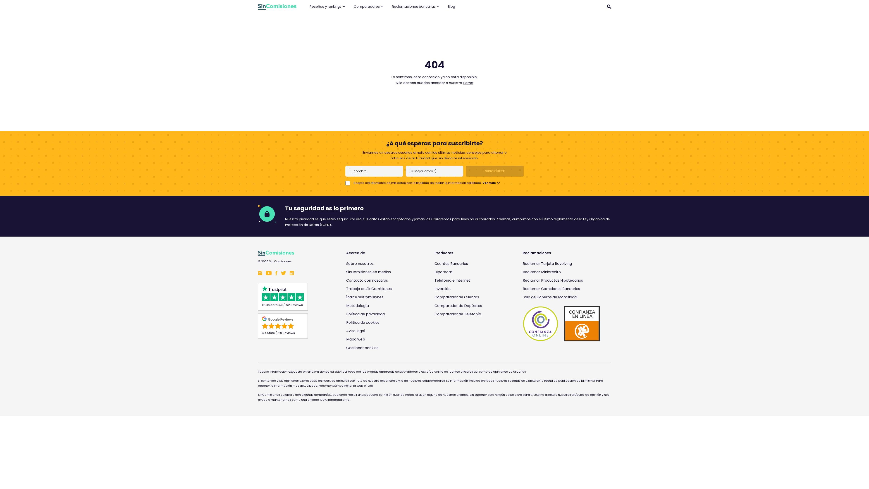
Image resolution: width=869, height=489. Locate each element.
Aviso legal (355, 330)
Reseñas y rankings (325, 6)
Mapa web (355, 339)
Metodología (357, 305)
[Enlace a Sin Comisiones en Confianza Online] (561, 323)
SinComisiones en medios (368, 272)
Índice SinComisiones (364, 297)
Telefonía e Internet (452, 280)
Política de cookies (363, 322)
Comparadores (367, 6)
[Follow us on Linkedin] (292, 273)
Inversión (442, 288)
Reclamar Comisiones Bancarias (551, 288)
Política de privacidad (365, 314)
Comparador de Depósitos (458, 305)
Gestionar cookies (362, 347)
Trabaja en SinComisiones (369, 288)
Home (468, 82)
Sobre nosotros (360, 263)
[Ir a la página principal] (277, 6)
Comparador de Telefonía (457, 314)
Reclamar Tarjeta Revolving (547, 263)
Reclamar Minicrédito (542, 272)
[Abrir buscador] (609, 6)
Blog (451, 6)
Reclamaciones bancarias (414, 6)
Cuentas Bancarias (451, 263)
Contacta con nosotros (367, 280)
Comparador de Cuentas (456, 297)
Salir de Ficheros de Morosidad (550, 297)
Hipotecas (443, 272)
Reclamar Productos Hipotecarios (553, 280)
